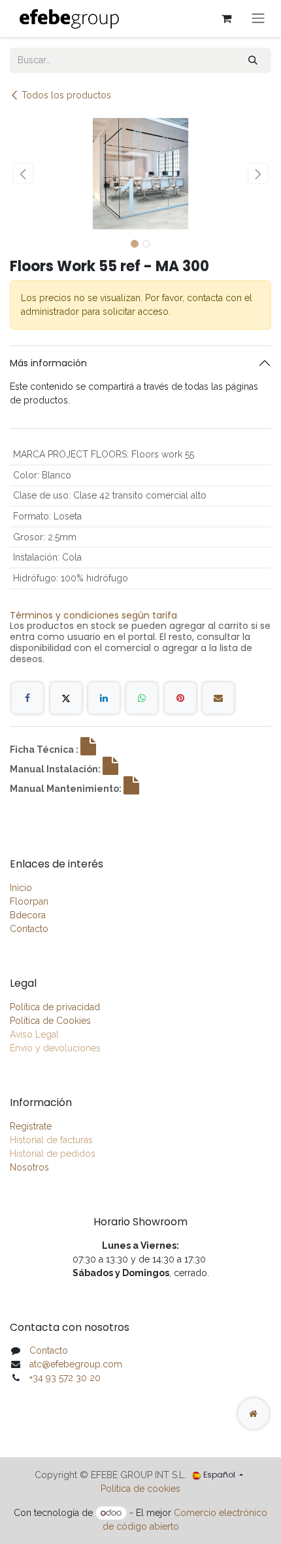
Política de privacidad (55, 1007)
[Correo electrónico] (218, 698)
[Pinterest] (180, 698)
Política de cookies (140, 1488)
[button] (23, 173)
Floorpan (29, 901)
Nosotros (29, 1167)
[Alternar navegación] (258, 18)
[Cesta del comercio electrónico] (226, 18)
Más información (48, 363)
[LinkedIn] (104, 698)
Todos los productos (66, 95)
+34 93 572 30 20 (65, 1378)
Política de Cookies (50, 1020)
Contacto (29, 929)
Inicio (21, 887)
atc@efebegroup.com (75, 1364)
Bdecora (28, 915)
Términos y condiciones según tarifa (93, 615)
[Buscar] (253, 60)
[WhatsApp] (141, 698)
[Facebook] (27, 698)
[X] (66, 698)
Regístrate (31, 1126)
